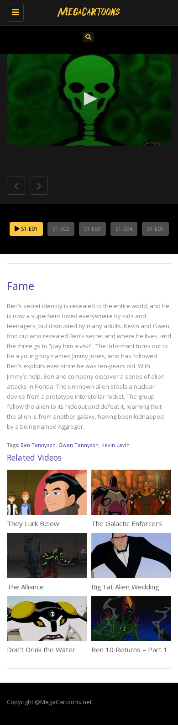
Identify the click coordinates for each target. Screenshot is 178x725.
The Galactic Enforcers (126, 523)
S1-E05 (155, 229)
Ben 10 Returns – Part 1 (129, 649)
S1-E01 (29, 229)
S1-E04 (123, 229)
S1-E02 (60, 229)
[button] (89, 99)
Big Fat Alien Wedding (125, 586)
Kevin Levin (115, 444)
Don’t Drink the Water (41, 649)
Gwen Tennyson (78, 444)
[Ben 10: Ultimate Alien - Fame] (86, 11)
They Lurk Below (33, 523)
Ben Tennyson (38, 444)
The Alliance (25, 586)
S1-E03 (92, 229)
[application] (89, 100)
